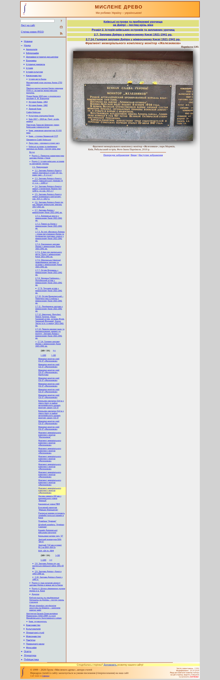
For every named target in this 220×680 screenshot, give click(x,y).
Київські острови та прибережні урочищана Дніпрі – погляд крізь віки (133, 23)
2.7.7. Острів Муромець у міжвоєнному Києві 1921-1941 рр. (48, 272)
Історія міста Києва (37, 79)
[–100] (43, 355)
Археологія (31, 49)
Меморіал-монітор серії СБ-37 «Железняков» (48, 360)
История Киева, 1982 (38, 105)
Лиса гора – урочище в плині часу (44, 143)
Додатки (35, 594)
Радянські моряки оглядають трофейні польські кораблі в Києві (51, 515)
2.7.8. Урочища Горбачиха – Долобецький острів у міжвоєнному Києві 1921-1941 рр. (48, 281)
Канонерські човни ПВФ (49, 504)
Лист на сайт (28, 25)
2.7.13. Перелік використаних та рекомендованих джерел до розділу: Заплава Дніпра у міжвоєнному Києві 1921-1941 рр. (49, 333)
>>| (50, 560)
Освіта (27, 651)
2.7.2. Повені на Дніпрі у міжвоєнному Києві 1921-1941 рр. (48, 226)
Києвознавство (33, 75)
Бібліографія (32, 53)
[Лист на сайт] (61, 27)
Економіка (31, 60)
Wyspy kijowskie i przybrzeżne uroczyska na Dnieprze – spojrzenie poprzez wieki (44, 608)
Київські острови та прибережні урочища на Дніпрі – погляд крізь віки (43, 147)
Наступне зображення (151, 155)
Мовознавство (33, 636)
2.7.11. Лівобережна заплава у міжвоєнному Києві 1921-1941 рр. (49, 308)
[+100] (43, 560)
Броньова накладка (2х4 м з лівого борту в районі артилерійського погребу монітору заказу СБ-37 (51, 404)
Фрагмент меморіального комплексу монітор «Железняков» (49, 442)
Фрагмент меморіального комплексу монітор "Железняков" (49, 435)
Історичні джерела (35, 64)
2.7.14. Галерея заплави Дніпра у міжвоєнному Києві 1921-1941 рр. (48, 343)
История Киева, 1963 (38, 102)
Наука (27, 45)
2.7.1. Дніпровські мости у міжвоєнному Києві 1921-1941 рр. (48, 218)
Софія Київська (33, 112)
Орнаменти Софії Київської (38, 140)
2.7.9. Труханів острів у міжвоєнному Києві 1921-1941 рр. (48, 290)
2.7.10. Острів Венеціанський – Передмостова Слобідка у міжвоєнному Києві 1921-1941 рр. (49, 299)
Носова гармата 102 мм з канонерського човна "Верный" (49, 498)
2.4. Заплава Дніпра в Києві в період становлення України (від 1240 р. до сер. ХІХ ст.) (47, 188)
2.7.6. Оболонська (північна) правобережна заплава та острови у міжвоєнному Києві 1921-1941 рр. (48, 263)
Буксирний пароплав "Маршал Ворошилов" (48, 508)
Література (30, 655)
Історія (29, 68)
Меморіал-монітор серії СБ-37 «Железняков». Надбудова (48, 372)
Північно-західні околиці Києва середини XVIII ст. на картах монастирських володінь (44, 90)
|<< (54, 350)
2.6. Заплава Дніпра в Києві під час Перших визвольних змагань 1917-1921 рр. (47, 204)
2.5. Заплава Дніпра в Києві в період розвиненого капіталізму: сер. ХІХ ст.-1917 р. (47, 196)
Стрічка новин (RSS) (32, 32)
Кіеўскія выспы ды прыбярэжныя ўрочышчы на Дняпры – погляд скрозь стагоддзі (46, 600)
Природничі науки (35, 644)
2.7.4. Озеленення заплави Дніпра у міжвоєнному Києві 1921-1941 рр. (48, 246)
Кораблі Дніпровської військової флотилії (47, 531)
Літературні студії (35, 632)
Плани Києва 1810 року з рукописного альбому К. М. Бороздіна (43, 97)
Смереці (45, 676)
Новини (28, 41)
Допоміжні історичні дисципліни (42, 57)
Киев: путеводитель (38, 621)
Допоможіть (110, 665)
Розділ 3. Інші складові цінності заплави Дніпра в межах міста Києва (46, 584)
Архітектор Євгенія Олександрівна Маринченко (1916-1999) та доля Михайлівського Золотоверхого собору (44, 615)
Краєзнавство (33, 625)
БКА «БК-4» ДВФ (46, 551)
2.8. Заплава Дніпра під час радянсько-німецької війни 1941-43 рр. (48, 565)
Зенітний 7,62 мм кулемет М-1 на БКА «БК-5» (50, 546)
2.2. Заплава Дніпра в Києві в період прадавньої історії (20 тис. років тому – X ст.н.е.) (47, 172)
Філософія (31, 647)
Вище (134, 155)
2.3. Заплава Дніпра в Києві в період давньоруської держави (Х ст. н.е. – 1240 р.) (47, 180)
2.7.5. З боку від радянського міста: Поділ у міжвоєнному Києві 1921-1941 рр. (48, 254)
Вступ (32, 152)
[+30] (57, 555)
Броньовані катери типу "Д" (50, 536)
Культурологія (33, 629)
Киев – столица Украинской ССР (43, 136)
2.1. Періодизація (40, 167)
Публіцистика (31, 659)
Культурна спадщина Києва (41, 116)
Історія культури (34, 72)
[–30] (53, 355)
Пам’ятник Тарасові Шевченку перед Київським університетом (42, 126)
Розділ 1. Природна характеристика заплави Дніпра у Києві (46, 157)
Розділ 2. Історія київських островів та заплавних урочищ (46, 162)
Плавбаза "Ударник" (47, 521)
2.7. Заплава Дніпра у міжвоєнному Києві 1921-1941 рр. (47, 211)
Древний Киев (35, 109)
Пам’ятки (30, 640)
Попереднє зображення (116, 155)
